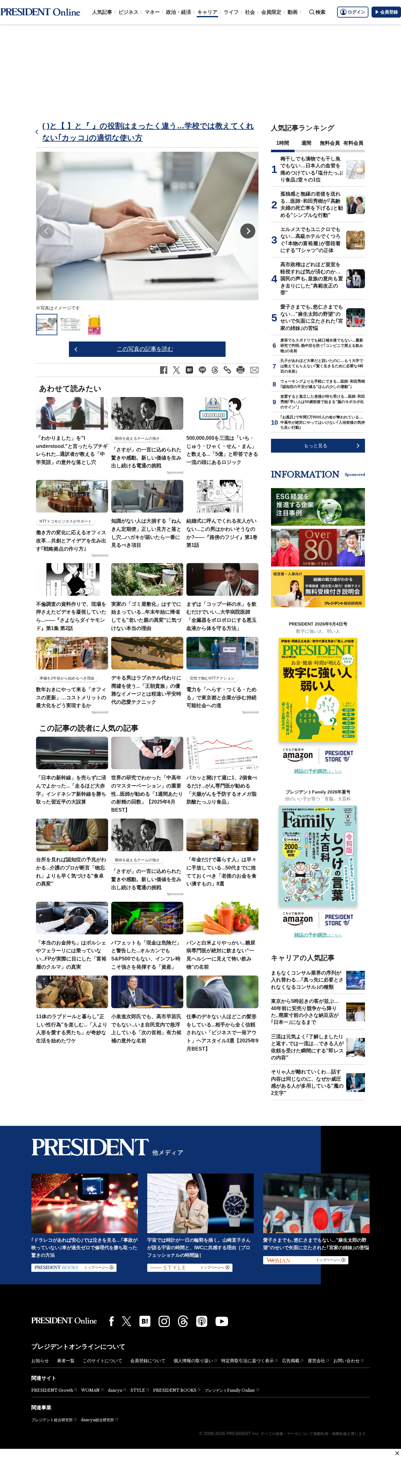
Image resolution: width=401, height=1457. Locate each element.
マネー (152, 12)
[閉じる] (397, 1453)
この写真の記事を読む (145, 349)
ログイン (356, 11)
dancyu (115, 1390)
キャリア (207, 12)
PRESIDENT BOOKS (174, 1390)
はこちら (318, 771)
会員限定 (271, 12)
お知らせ (40, 1360)
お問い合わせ (346, 1360)
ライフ (231, 12)
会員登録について (147, 1360)
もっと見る (315, 445)
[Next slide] (247, 231)
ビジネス (128, 12)
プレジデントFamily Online (230, 1390)
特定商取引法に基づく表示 (247, 1360)
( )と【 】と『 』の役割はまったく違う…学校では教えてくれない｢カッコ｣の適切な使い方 (148, 131)
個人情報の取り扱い (193, 1360)
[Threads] (183, 1321)
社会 (250, 12)
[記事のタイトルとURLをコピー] (227, 370)
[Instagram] (164, 1321)
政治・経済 (178, 12)
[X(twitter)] (126, 1321)
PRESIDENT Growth (52, 1390)
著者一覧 (66, 1360)
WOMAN (90, 1390)
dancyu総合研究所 (97, 1419)
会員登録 (389, 11)
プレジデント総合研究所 (52, 1420)
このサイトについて (102, 1360)
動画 (293, 12)
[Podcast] (201, 1321)
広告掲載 (290, 1360)
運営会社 (316, 1360)
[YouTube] (222, 1321)
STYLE (137, 1390)
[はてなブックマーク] (144, 1321)
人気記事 (102, 12)
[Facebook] (111, 1321)
